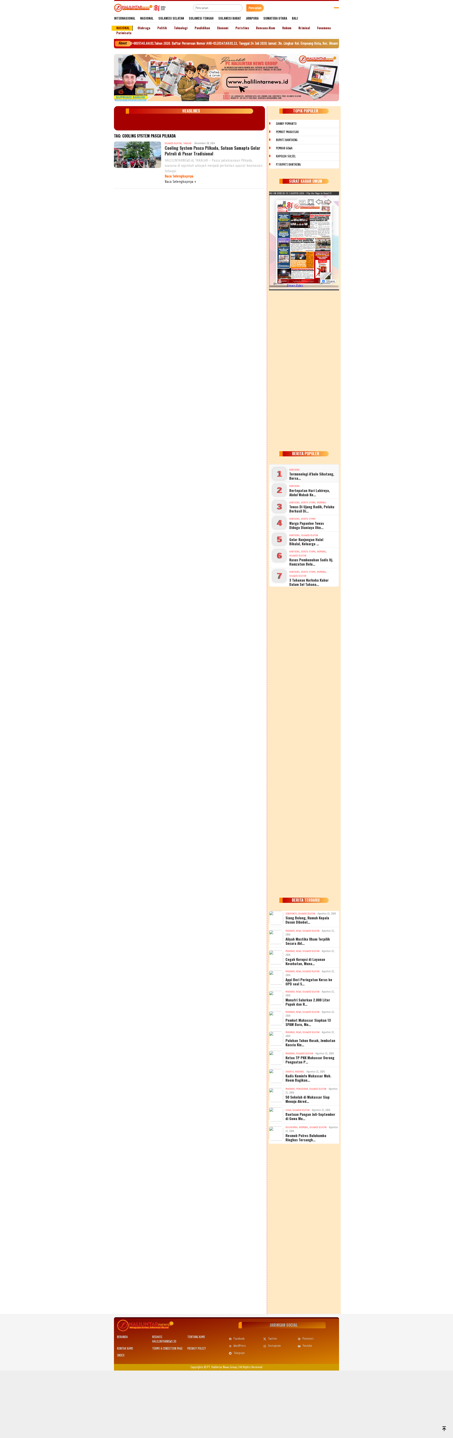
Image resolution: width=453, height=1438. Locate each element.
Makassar (290, 930)
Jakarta (289, 1071)
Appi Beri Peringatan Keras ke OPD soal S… (308, 981)
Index (120, 1355)
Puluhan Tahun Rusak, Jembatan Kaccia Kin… (310, 1042)
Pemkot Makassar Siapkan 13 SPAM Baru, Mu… (308, 1022)
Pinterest (308, 1338)
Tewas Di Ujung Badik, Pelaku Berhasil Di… (311, 508)
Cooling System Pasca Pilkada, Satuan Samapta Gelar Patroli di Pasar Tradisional (212, 150)
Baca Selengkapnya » (180, 181)
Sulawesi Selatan (173, 143)
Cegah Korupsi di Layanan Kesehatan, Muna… (305, 961)
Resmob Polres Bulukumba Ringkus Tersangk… (305, 1137)
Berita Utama (308, 502)
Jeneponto (291, 913)
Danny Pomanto (286, 123)
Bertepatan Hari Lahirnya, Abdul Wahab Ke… (309, 492)
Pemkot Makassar (287, 132)
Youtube (307, 1345)
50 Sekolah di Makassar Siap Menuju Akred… (307, 1099)
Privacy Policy (196, 1348)
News (298, 930)
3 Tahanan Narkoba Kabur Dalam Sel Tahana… (309, 582)
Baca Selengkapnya (179, 176)
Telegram (239, 1353)
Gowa (288, 1110)
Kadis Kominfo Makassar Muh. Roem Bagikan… (308, 1078)
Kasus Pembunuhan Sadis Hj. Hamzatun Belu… (311, 562)
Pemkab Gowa (284, 148)
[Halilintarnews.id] (140, 7)
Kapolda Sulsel (286, 156)
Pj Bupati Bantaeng (288, 164)
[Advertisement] (304, 369)
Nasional (299, 1071)
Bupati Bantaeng (287, 140)
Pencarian (255, 8)
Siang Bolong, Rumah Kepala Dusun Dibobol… (307, 920)
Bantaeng (294, 469)
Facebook (239, 1338)
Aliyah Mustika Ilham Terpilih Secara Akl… (307, 941)
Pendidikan (302, 1089)
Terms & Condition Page (167, 1348)
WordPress (240, 1345)
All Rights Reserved (250, 1367)
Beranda (122, 1337)
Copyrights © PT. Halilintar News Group (214, 1367)
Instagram (274, 1345)
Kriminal (321, 502)
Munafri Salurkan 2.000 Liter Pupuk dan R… (307, 1002)
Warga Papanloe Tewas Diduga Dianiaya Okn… (306, 525)
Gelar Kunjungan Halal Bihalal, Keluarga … (306, 541)
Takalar (187, 143)
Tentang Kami (196, 1337)
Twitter (272, 1338)
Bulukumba (291, 1127)
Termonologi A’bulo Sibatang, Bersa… (311, 476)
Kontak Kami (125, 1348)
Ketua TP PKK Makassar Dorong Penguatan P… (309, 1059)
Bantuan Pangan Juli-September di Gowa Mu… (310, 1116)
